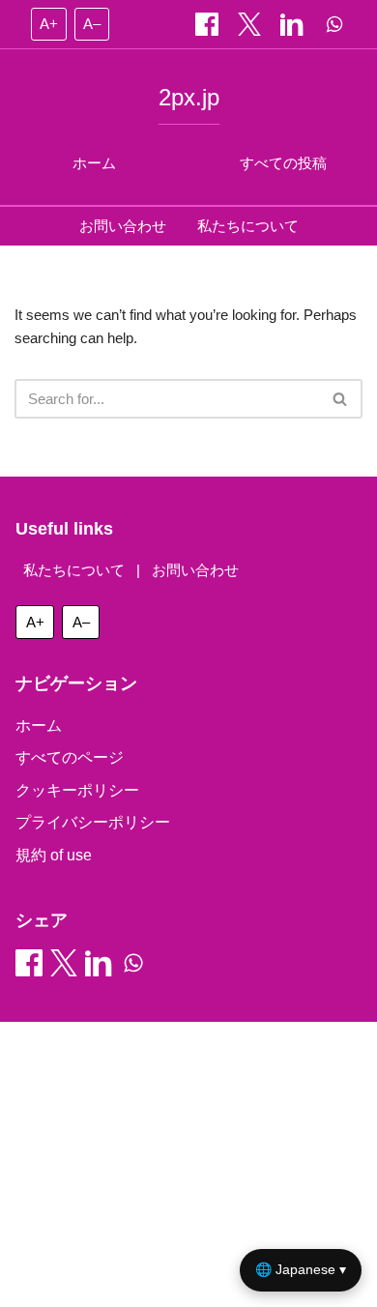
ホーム (94, 163)
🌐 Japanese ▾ (300, 1269)
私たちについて (248, 226)
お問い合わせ (122, 226)
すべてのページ (69, 757)
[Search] (340, 399)
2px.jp (189, 97)
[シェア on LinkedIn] (293, 24)
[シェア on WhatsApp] (334, 24)
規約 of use (53, 855)
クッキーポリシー (77, 790)
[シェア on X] (251, 24)
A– (92, 23)
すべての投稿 (283, 163)
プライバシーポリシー (92, 822)
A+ (49, 23)
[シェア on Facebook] (208, 24)
